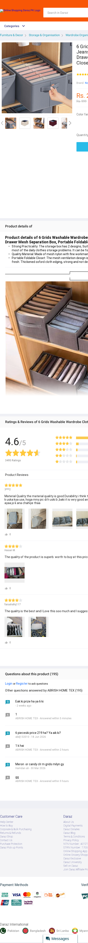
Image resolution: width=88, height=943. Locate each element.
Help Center (6, 821)
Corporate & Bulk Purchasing (16, 829)
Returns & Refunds (10, 832)
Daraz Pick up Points (11, 847)
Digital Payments (72, 825)
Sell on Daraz (70, 865)
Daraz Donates (71, 829)
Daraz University (72, 862)
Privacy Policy (71, 840)
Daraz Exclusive (72, 858)
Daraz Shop (6, 836)
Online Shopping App (75, 851)
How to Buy (6, 825)
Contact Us (6, 840)
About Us (68, 821)
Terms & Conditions (74, 836)
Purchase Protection (11, 843)
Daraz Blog (69, 832)
